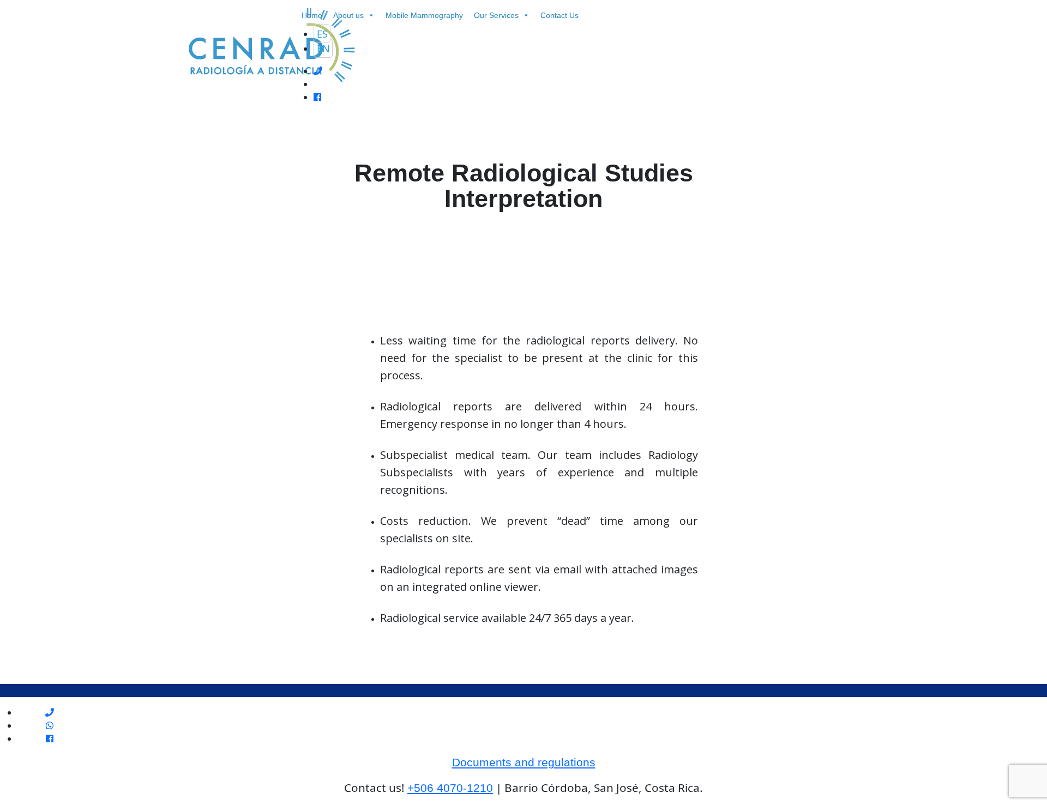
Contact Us (559, 15)
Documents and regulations (523, 762)
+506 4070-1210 (450, 788)
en (323, 48)
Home (312, 15)
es (322, 33)
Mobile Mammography (424, 15)
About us (348, 15)
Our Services (496, 15)
